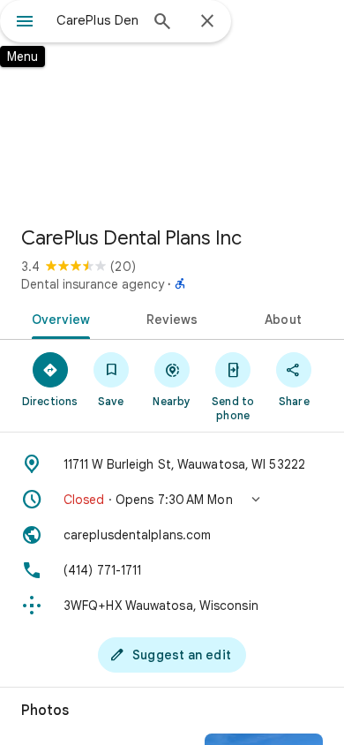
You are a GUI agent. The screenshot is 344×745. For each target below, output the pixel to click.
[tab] (58, 318)
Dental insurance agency (92, 284)
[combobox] (97, 20)
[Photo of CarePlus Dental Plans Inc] (172, 106)
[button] (172, 499)
